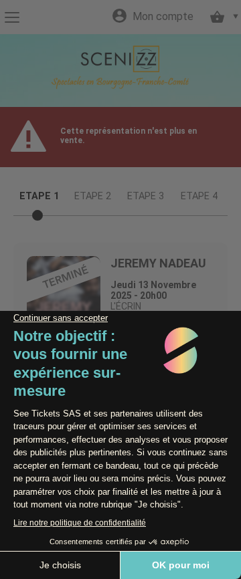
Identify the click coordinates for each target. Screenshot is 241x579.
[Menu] (11, 17)
